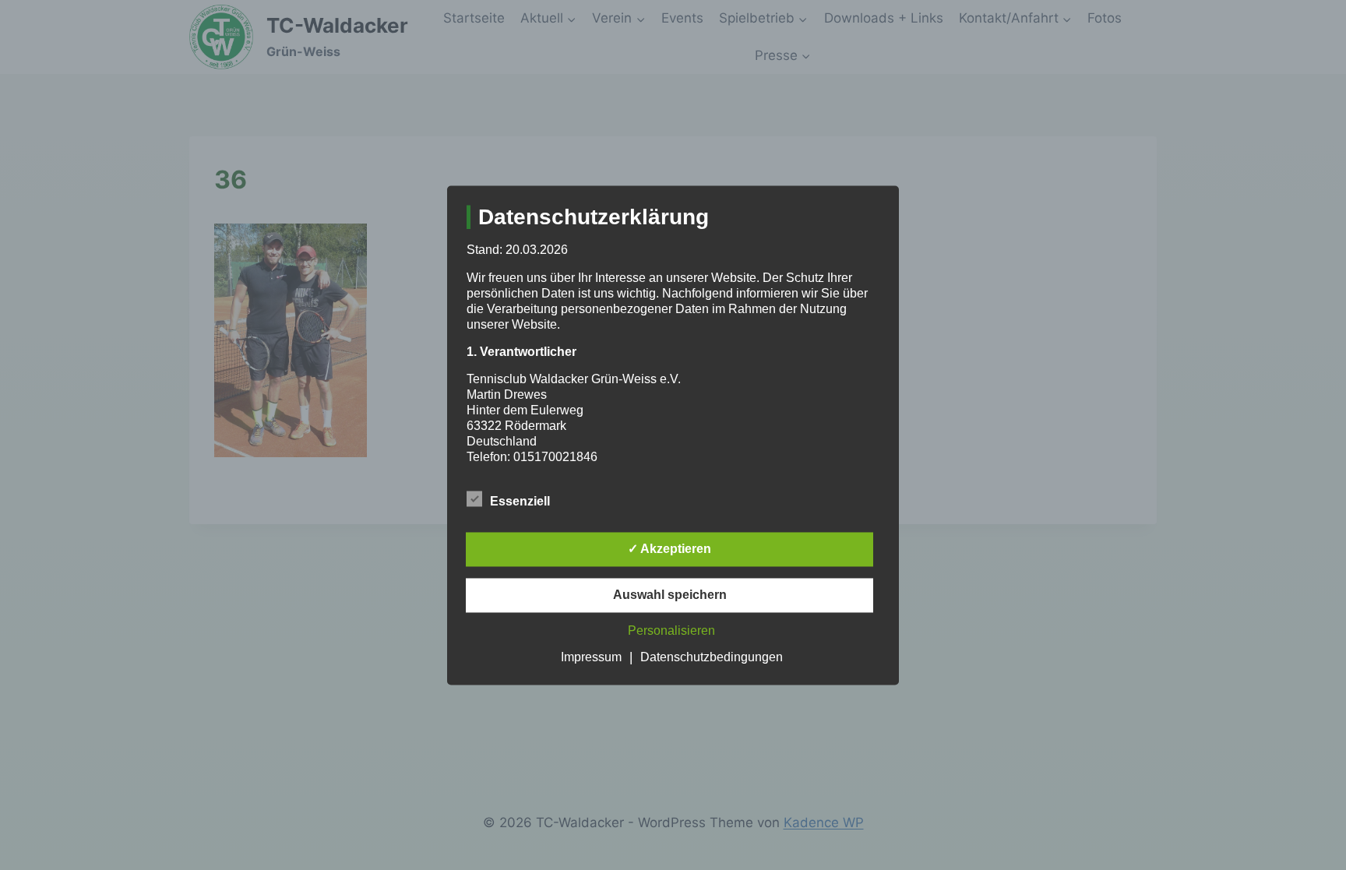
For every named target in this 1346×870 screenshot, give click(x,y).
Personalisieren (671, 630)
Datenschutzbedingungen (711, 657)
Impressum (591, 657)
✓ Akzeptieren (669, 548)
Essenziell (520, 501)
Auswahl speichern (670, 594)
